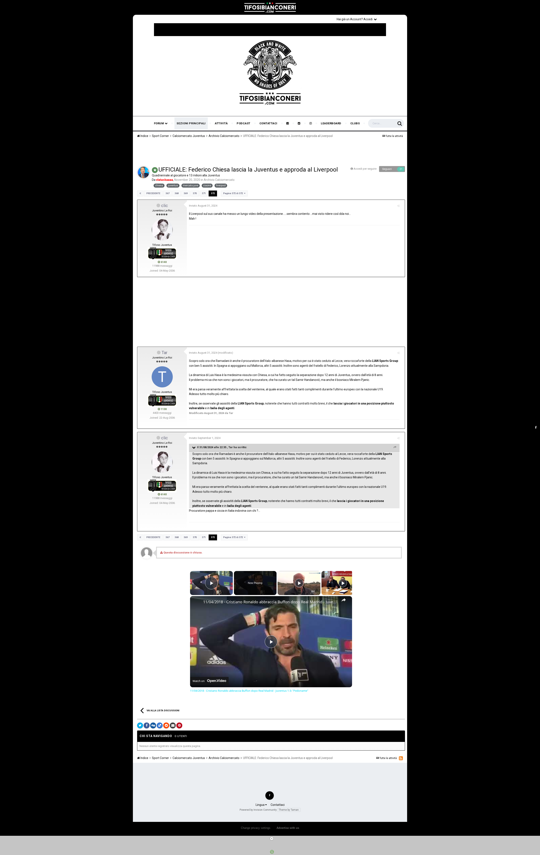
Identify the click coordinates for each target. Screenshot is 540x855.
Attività (221, 123)
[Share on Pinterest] (179, 725)
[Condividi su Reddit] (166, 725)
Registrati (393, 19)
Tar (164, 352)
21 (401, 169)
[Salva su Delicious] (160, 725)
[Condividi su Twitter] (140, 725)
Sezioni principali (191, 123)
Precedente (153, 193)
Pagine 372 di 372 (233, 193)
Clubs (355, 123)
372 (213, 193)
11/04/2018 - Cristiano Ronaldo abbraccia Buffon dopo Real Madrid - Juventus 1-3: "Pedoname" (270, 602)
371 (204, 193)
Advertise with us (288, 827)
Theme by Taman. (289, 809)
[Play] (299, 583)
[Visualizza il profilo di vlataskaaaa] (143, 172)
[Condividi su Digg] (153, 725)
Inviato (203, 205)
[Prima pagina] (140, 193)
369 (186, 193)
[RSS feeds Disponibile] (401, 758)
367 (167, 193)
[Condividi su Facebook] (147, 725)
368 (176, 193)
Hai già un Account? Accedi (355, 19)
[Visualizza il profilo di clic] (162, 230)
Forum (159, 123)
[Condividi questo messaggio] (398, 205)
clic (164, 205)
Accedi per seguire (365, 168)
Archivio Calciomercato (219, 179)
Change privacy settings (255, 827)
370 (195, 193)
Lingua (260, 804)
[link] (197, 603)
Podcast (243, 123)
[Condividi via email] (173, 725)
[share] (343, 600)
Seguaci (387, 169)
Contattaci (268, 123)
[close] (272, 838)
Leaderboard (331, 123)
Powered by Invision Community (258, 809)
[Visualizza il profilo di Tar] (162, 377)
